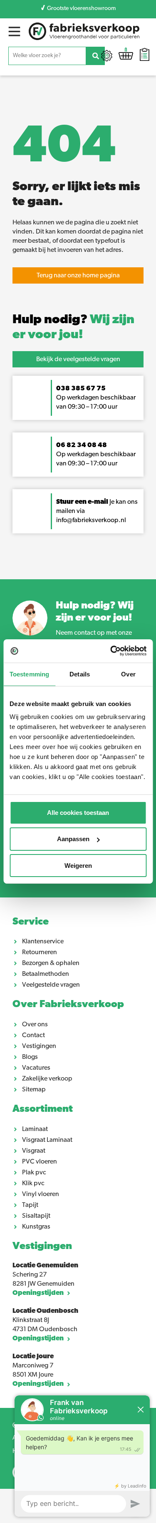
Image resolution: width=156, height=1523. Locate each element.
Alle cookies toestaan (78, 812)
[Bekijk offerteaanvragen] (145, 55)
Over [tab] (128, 673)
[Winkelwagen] (125, 56)
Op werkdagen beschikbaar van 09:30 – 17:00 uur (96, 397)
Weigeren (78, 865)
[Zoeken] (95, 56)
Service (30, 922)
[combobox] (47, 56)
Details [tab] (79, 673)
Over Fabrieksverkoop (68, 1005)
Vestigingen (42, 1247)
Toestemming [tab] (29, 673)
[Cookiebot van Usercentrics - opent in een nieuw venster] (111, 651)
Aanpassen (73, 838)
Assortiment (42, 1109)
